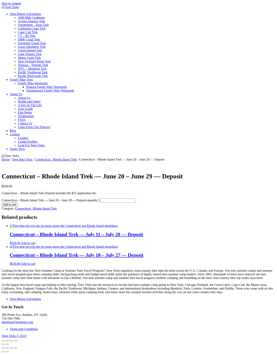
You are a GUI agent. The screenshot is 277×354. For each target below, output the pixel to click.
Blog (13, 130)
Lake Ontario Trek (30, 54)
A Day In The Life (30, 105)
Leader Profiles (27, 141)
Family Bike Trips (21, 79)
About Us (16, 94)
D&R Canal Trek (29, 39)
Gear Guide (25, 108)
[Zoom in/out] (15, 340)
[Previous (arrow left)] (3, 344)
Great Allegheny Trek (32, 46)
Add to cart (9, 204)
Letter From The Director (34, 127)
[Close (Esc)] (3, 340)
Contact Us (25, 123)
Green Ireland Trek (30, 50)
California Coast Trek (31, 28)
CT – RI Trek (26, 36)
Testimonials (26, 116)
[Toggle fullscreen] (11, 340)
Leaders (15, 134)
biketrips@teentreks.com (17, 322)
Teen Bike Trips (22, 159)
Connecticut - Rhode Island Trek (56, 159)
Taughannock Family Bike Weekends (50, 90)
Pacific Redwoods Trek (33, 76)
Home (6, 159)
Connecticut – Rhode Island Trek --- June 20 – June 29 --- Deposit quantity (50, 200)
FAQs (22, 119)
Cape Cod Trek (28, 32)
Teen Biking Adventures (25, 14)
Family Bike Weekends (33, 83)
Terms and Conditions (24, 329)
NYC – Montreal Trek (32, 68)
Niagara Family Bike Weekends (46, 87)
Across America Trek (31, 21)
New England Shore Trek (34, 61)
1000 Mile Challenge (31, 17)
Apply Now (17, 149)
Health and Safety (29, 101)
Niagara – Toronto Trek (33, 65)
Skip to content (11, 3)
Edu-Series (25, 112)
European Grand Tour (32, 43)
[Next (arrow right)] (7, 344)
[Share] (7, 340)
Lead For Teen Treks (31, 145)
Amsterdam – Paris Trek (33, 25)
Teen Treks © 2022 (14, 336)
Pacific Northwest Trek (32, 72)
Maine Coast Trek (29, 57)
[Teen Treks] (10, 7)
